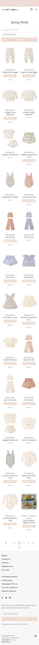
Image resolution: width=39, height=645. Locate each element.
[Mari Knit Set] (10, 221)
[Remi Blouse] (29, 261)
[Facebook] (2, 598)
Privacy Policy (7, 580)
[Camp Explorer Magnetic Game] (29, 502)
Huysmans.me (6, 642)
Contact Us (6, 559)
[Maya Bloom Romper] (10, 181)
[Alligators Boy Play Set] (10, 138)
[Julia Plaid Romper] (29, 181)
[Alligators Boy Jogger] (10, 56)
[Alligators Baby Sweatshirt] (29, 96)
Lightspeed (5, 640)
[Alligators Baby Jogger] (29, 56)
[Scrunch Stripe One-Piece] (10, 459)
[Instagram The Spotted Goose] (10, 598)
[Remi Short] (10, 261)
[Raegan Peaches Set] (10, 424)
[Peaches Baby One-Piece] (10, 502)
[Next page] (19, 547)
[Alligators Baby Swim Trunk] (29, 138)
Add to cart (10, 76)
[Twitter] (6, 598)
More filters (20, 39)
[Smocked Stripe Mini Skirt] (29, 301)
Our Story (5, 570)
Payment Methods (9, 591)
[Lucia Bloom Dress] (10, 301)
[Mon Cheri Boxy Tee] (29, 424)
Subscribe (19, 619)
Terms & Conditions (9, 587)
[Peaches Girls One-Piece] (29, 459)
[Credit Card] (35, 637)
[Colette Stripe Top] (10, 343)
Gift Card (5, 563)
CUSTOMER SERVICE (9, 577)
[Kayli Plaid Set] (29, 343)
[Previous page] (6, 543)
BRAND (4, 556)
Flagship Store (7, 566)
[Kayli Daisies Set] (10, 384)
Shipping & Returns (10, 584)
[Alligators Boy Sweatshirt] (10, 96)
